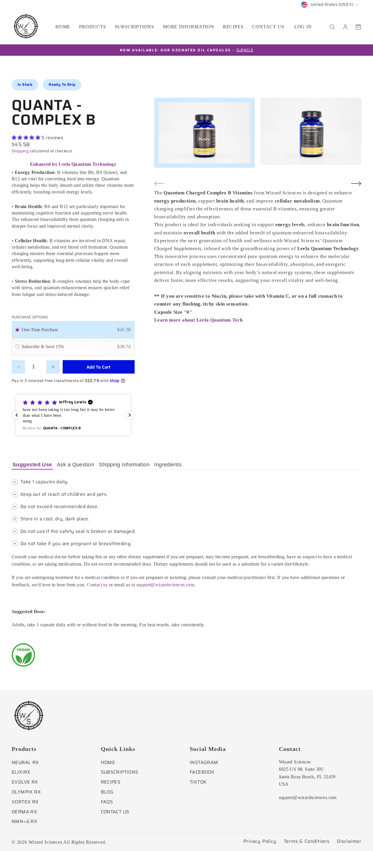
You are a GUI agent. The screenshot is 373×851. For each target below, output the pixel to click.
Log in (303, 26)
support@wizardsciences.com (165, 584)
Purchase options (30, 317)
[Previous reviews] (16, 415)
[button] (73, 415)
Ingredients (168, 465)
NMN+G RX (24, 821)
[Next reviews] (129, 415)
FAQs (107, 801)
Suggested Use (32, 465)
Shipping (20, 151)
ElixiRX (21, 772)
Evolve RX (25, 782)
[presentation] (159, 183)
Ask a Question (75, 465)
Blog (107, 792)
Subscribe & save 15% (43, 346)
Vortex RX (25, 801)
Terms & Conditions (307, 841)
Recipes (233, 26)
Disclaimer (349, 841)
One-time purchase (40, 329)
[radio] (17, 330)
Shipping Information (124, 465)
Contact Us (115, 811)
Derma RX (24, 811)
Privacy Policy (259, 841)
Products (92, 26)
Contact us (268, 26)
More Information (188, 26)
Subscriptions (134, 26)
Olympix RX (26, 792)
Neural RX (25, 762)
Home (62, 26)
